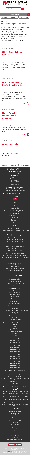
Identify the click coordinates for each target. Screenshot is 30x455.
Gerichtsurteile (15, 14)
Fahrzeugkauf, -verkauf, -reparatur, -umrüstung (15, 305)
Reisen (15, 324)
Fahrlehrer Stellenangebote (15, 278)
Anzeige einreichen (15, 285)
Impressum (15, 437)
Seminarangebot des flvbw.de (15, 237)
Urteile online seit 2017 (15, 354)
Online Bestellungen (15, 424)
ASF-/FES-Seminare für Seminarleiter (15, 253)
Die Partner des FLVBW (15, 415)
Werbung (15, 335)
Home (15, 430)
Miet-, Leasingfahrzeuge (15, 315)
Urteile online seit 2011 (15, 365)
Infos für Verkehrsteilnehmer (15, 263)
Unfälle (15, 328)
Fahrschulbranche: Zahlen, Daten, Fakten (15, 272)
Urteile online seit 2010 (15, 367)
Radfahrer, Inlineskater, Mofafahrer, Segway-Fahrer (15, 322)
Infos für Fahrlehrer (15, 266)
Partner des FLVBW (15, 220)
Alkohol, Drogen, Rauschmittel (15, 292)
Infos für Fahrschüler (15, 265)
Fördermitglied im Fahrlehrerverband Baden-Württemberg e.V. (15, 397)
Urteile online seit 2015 (15, 358)
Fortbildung (15, 207)
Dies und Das (15, 299)
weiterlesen (24, 17)
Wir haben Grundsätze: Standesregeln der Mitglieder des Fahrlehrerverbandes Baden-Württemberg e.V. (15, 400)
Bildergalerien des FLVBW (15, 420)
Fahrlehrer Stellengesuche (15, 279)
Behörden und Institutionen (15, 411)
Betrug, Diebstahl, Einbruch (15, 298)
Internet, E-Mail (15, 312)
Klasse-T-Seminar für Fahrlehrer (15, 248)
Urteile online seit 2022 (15, 345)
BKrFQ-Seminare (15, 252)
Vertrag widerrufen (15, 435)
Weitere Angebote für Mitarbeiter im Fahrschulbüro (15, 255)
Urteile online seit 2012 (15, 363)
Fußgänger (15, 306)
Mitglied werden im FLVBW (15, 374)
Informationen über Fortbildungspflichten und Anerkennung (15, 257)
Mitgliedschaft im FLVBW (15, 215)
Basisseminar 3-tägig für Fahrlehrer (15, 239)
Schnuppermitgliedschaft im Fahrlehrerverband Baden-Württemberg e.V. (15, 394)
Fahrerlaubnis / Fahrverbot (15, 301)
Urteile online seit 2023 (15, 344)
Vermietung (15, 333)
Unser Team (15, 441)
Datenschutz (15, 337)
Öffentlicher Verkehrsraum (15, 321)
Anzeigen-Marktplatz (15, 213)
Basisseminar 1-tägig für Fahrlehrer (15, 241)
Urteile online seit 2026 (15, 338)
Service (15, 222)
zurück (14, 17)
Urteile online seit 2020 (15, 349)
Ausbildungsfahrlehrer (15, 243)
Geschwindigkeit (15, 308)
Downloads (15, 422)
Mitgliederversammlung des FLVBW (15, 376)
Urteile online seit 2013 (15, 361)
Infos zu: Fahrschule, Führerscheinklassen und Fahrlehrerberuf (15, 211)
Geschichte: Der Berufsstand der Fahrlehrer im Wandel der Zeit (15, 379)
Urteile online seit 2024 (15, 342)
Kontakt (15, 433)
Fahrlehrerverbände (15, 413)
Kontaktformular (16, 184)
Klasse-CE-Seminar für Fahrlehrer (15, 245)
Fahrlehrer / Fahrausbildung (15, 303)
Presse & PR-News (15, 232)
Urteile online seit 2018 (15, 353)
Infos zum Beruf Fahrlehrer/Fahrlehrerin (15, 268)
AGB (15, 432)
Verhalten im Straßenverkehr (15, 331)
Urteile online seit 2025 (15, 340)
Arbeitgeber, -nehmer (15, 294)
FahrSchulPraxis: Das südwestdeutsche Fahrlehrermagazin (15, 230)
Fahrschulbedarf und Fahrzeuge (15, 281)
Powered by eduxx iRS (15, 454)
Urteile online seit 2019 (15, 351)
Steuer (15, 326)
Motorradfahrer (15, 317)
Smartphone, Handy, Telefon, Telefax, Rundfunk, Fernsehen (15, 310)
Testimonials (15, 383)
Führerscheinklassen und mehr (15, 270)
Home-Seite (9, 451)
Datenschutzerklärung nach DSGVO (15, 439)
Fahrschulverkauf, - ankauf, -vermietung (15, 283)
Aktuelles (15, 205)
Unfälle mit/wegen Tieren (15, 330)
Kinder (15, 314)
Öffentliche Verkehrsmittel (15, 319)
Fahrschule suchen (15, 208)
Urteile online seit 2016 (15, 356)
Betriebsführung (15, 296)
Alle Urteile (15, 290)
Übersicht (5, 17)
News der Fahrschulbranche (15, 228)
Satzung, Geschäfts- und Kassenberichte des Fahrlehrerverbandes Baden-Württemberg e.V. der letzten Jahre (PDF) (15, 404)
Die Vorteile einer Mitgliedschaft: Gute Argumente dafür (15, 391)
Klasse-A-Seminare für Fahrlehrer (15, 250)
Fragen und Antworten (15, 219)
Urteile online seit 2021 (15, 347)
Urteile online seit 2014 (15, 360)
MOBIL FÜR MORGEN (15, 381)
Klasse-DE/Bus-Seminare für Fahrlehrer (15, 246)
